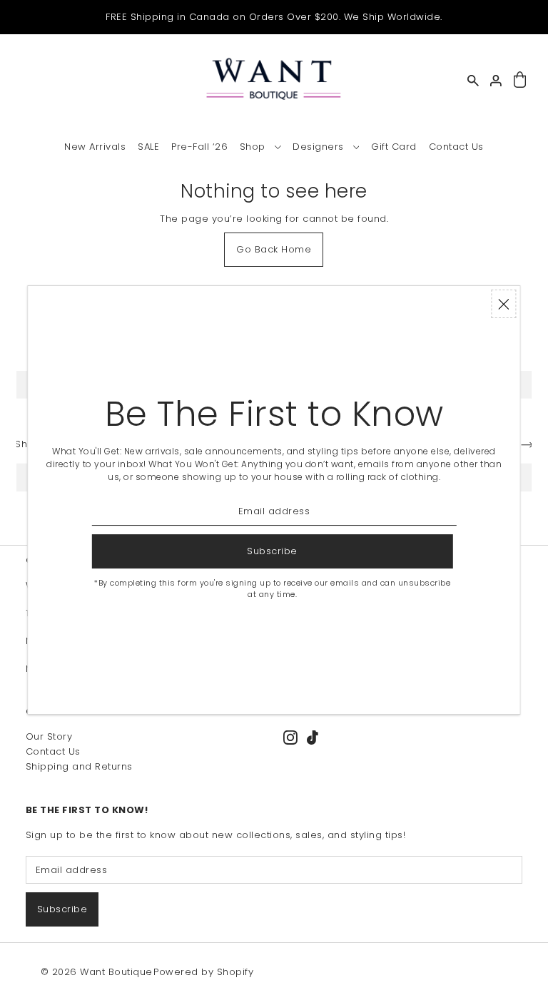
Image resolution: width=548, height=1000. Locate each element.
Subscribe (62, 909)
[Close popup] (504, 304)
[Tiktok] (312, 737)
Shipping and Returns (79, 766)
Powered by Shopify (203, 972)
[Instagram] (290, 737)
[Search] (473, 81)
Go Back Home (273, 249)
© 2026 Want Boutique (97, 972)
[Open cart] (519, 80)
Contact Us (53, 751)
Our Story (49, 736)
